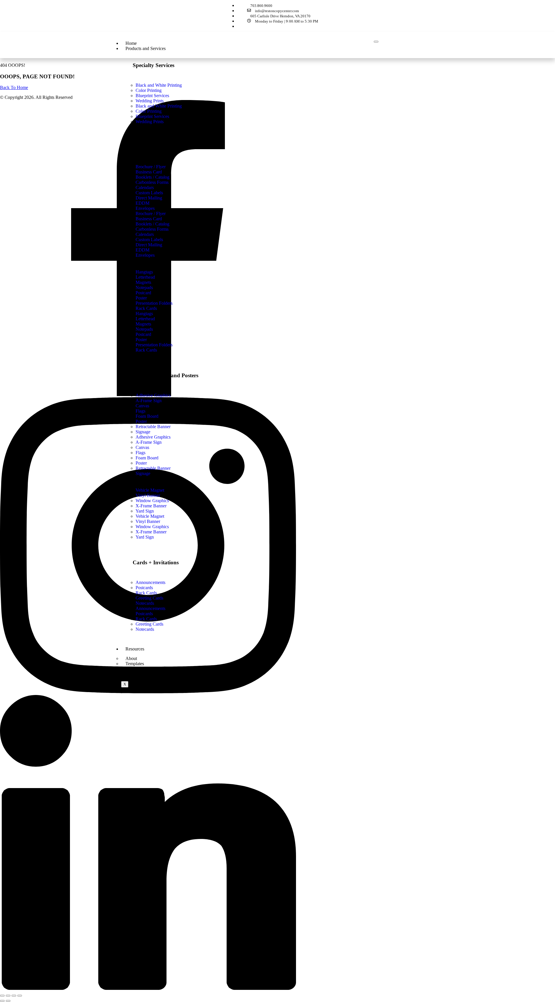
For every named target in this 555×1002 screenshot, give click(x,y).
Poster (141, 339)
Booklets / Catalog (152, 223)
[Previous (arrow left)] (2, 1001)
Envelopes (145, 255)
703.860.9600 (261, 5)
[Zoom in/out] (2, 996)
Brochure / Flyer (151, 213)
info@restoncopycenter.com (276, 11)
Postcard (143, 334)
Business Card (149, 218)
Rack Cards (146, 349)
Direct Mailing (149, 244)
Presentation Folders (154, 344)
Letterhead (145, 318)
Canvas (142, 447)
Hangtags (144, 313)
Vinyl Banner (148, 521)
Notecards (145, 629)
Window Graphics (152, 526)
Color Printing (149, 111)
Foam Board (147, 457)
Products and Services (145, 48)
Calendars (145, 234)
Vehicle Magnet (150, 516)
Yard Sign (145, 537)
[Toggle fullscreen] (8, 996)
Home (131, 43)
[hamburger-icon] (376, 41)
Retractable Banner (153, 468)
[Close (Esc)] (19, 996)
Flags (140, 452)
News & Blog (138, 673)
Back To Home (14, 87)
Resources (134, 648)
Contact (132, 678)
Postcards (144, 613)
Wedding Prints (150, 121)
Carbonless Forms (152, 229)
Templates (134, 663)
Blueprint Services (152, 116)
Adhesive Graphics (153, 437)
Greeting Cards (149, 624)
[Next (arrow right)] (8, 1001)
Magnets (143, 323)
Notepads (144, 329)
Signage (143, 473)
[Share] (14, 996)
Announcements (150, 608)
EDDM (142, 249)
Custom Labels (149, 239)
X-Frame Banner (151, 531)
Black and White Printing (159, 105)
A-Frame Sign (149, 442)
